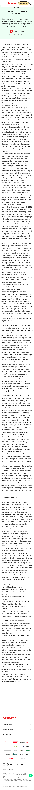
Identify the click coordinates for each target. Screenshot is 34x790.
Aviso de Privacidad (10, 769)
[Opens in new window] (8, 764)
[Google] (4, 764)
